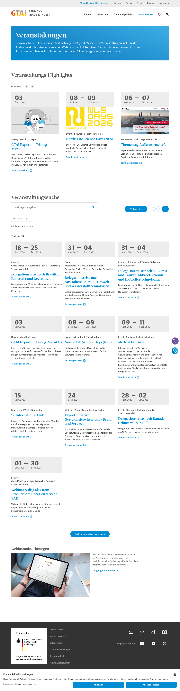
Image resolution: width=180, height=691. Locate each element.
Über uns (117, 3)
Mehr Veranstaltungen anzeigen (90, 534)
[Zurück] (26, 86)
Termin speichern (20, 170)
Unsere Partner (57, 629)
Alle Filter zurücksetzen (22, 226)
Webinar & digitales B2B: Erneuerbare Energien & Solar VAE (34, 494)
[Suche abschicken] (93, 207)
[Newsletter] (153, 632)
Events (129, 3)
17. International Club (27, 415)
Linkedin (142, 643)
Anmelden (164, 3)
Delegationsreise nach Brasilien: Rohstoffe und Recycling (35, 276)
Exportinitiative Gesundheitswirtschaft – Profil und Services (88, 419)
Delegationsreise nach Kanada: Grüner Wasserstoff (142, 420)
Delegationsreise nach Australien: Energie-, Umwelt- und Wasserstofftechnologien (87, 281)
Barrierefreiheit (57, 656)
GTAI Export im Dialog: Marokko (29, 146)
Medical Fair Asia (131, 342)
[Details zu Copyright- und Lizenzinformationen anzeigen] (111, 126)
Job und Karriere (58, 636)
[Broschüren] (164, 632)
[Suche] (167, 15)
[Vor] (32, 86)
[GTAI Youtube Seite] (153, 643)
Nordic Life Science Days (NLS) (89, 139)
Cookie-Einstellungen (60, 649)
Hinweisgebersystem (60, 663)
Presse (139, 3)
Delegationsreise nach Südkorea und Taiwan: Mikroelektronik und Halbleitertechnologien (142, 275)
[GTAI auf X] (164, 643)
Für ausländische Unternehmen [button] (94, 3)
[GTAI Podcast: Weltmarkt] (142, 632)
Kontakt (151, 3)
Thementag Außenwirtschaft (143, 144)
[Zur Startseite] (30, 15)
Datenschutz (56, 643)
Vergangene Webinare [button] (104, 570)
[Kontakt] (131, 632)
